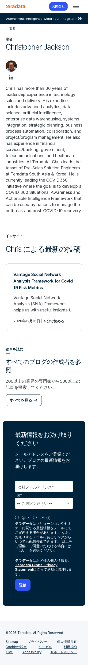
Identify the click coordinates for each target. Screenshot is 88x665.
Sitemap (12, 642)
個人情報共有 (67, 642)
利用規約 (70, 647)
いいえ (45, 517)
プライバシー (37, 642)
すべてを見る (21, 400)
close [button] (79, 18)
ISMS (9, 652)
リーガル (45, 647)
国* (19, 495)
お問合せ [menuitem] (58, 6)
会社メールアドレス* (36, 487)
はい (25, 517)
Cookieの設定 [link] (16, 647)
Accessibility (32, 652)
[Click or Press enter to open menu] (76, 6)
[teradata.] (16, 6)
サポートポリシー (63, 652)
